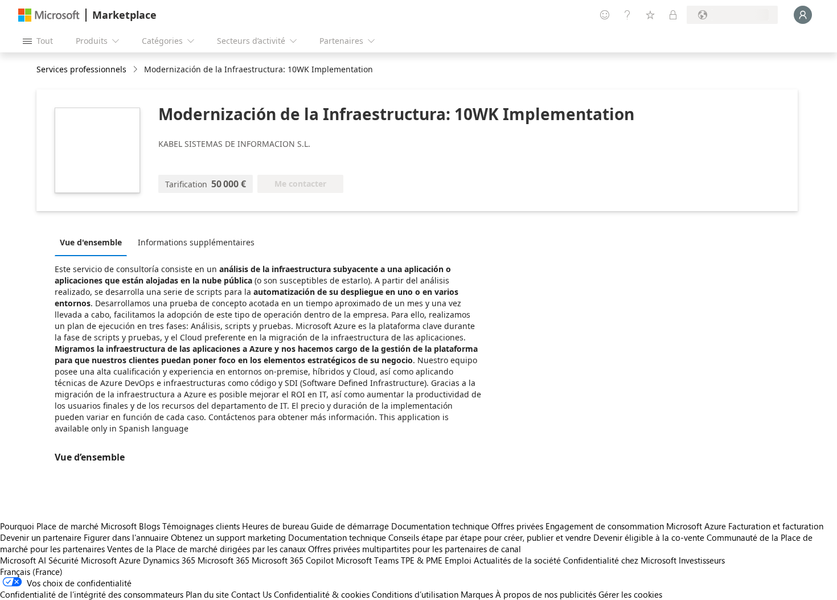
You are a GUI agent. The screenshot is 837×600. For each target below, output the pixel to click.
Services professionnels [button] (81, 69)
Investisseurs (702, 560)
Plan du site (207, 594)
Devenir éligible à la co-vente (648, 537)
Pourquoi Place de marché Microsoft (68, 526)
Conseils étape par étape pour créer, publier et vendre (489, 537)
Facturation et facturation (775, 526)
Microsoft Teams (367, 560)
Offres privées (517, 526)
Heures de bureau (275, 526)
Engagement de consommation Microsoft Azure (636, 526)
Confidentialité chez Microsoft (619, 560)
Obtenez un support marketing (228, 537)
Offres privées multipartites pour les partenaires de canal (414, 548)
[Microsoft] (49, 15)
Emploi (458, 560)
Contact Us (251, 594)
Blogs (149, 526)
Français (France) (31, 571)
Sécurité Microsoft (82, 560)
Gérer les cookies (630, 594)
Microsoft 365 (223, 560)
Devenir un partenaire (40, 537)
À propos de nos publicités (545, 594)
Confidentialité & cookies (322, 594)
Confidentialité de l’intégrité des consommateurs (91, 594)
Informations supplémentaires (196, 242)
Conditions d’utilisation (415, 594)
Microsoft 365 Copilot (293, 560)
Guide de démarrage (350, 526)
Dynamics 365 (169, 560)
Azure (130, 560)
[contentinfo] (136, 69)
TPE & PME (421, 560)
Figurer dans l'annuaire (126, 537)
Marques (477, 594)
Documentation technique (440, 526)
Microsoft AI (23, 560)
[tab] (94, 241)
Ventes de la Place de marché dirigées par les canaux (206, 548)
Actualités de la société (517, 560)
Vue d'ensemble (91, 242)
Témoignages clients (201, 526)
